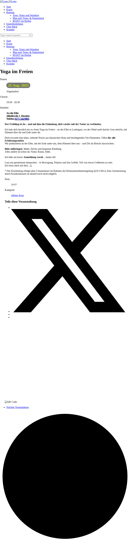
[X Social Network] (68, 311)
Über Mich (11, 26)
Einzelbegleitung (14, 24)
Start (8, 6)
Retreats (10, 12)
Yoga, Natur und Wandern (26, 15)
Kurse (9, 9)
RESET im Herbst (22, 21)
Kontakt (10, 29)
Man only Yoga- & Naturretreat (28, 18)
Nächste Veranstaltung (17, 407)
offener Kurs (17, 195)
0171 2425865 (22, 118)
